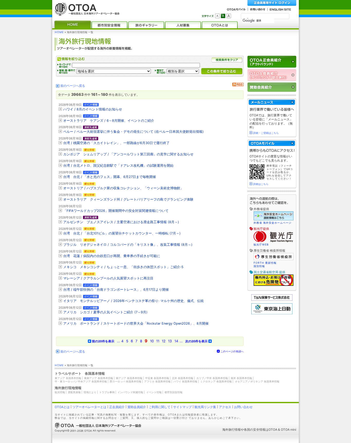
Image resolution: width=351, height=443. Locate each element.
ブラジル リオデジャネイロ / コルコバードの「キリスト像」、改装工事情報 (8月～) (127, 245)
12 (163, 341)
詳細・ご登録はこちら (266, 132)
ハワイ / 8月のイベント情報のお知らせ (92, 109)
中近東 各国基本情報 (157, 378)
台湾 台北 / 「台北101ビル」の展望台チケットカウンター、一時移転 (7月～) (122, 233)
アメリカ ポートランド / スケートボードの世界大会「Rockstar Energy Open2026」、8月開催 (136, 323)
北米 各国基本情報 (182, 378)
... (118, 341)
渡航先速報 (74, 392)
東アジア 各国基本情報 (68, 378)
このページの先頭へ (232, 351)
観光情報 (60, 392)
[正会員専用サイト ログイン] (271, 3)
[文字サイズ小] (217, 16)
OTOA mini (288, 429)
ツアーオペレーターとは (89, 407)
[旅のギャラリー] (146, 24)
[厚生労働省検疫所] (273, 259)
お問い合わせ (243, 407)
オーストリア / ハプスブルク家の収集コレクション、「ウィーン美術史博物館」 (123, 188)
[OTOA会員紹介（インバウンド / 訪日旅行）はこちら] (271, 75)
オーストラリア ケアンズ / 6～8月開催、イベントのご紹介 (108, 120)
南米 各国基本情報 (241, 378)
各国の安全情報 (254, 429)
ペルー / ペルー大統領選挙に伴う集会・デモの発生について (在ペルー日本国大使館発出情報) (133, 132)
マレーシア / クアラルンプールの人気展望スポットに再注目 (108, 278)
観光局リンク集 (205, 407)
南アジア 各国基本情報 (129, 378)
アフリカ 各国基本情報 (157, 381)
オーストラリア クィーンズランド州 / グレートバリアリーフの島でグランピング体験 (128, 199)
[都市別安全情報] (109, 24)
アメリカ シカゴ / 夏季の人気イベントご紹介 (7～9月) (105, 312)
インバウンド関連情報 (130, 392)
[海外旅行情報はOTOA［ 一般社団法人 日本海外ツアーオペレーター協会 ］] (85, 13)
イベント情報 (154, 392)
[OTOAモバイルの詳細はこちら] (272, 143)
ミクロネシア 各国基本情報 (216, 381)
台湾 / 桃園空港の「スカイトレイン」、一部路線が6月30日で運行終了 (116, 143)
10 (152, 341)
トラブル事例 (107, 392)
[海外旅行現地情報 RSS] (238, 85)
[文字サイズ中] (223, 16)
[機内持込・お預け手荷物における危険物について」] (273, 285)
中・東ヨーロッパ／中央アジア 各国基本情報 (81, 381)
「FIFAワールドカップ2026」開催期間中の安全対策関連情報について (116, 211)
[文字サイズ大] (228, 16)
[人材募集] (183, 24)
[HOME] (73, 24)
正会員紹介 (117, 407)
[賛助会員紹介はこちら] (271, 87)
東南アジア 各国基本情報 (98, 378)
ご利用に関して (159, 407)
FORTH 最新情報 (265, 262)
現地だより (90, 392)
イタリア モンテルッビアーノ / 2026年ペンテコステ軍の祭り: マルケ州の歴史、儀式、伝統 (133, 301)
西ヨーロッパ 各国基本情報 (125, 381)
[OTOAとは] (220, 24)
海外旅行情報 (231, 429)
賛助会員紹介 (136, 407)
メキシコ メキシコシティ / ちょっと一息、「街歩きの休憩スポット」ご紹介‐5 (123, 267)
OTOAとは (62, 407)
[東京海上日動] (271, 313)
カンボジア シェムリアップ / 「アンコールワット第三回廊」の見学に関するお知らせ (128, 154)
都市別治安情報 (173, 392)
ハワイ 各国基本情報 (185, 381)
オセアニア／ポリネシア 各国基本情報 (257, 381)
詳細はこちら (261, 183)
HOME (59, 32)
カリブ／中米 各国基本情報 (212, 378)
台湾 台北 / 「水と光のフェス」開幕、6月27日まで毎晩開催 (109, 177)
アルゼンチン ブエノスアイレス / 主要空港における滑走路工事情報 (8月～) (121, 222)
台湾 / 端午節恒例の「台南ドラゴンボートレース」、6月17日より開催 (116, 289)
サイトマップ (182, 407)
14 (176, 341)
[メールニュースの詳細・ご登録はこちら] (272, 102)
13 (170, 341)
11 (157, 341)
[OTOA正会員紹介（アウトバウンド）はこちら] (271, 62)
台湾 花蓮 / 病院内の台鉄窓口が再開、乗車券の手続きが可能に (111, 256)
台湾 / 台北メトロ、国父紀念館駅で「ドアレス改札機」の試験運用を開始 (118, 165)
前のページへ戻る (72, 86)
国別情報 (259, 266)
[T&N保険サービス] (271, 299)
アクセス (225, 407)
